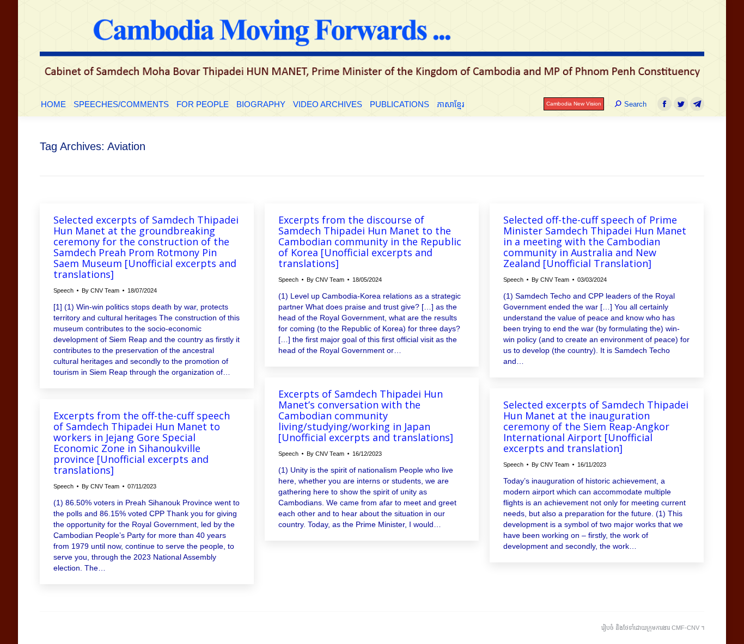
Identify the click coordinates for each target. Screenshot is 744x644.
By (100, 290)
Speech (63, 290)
